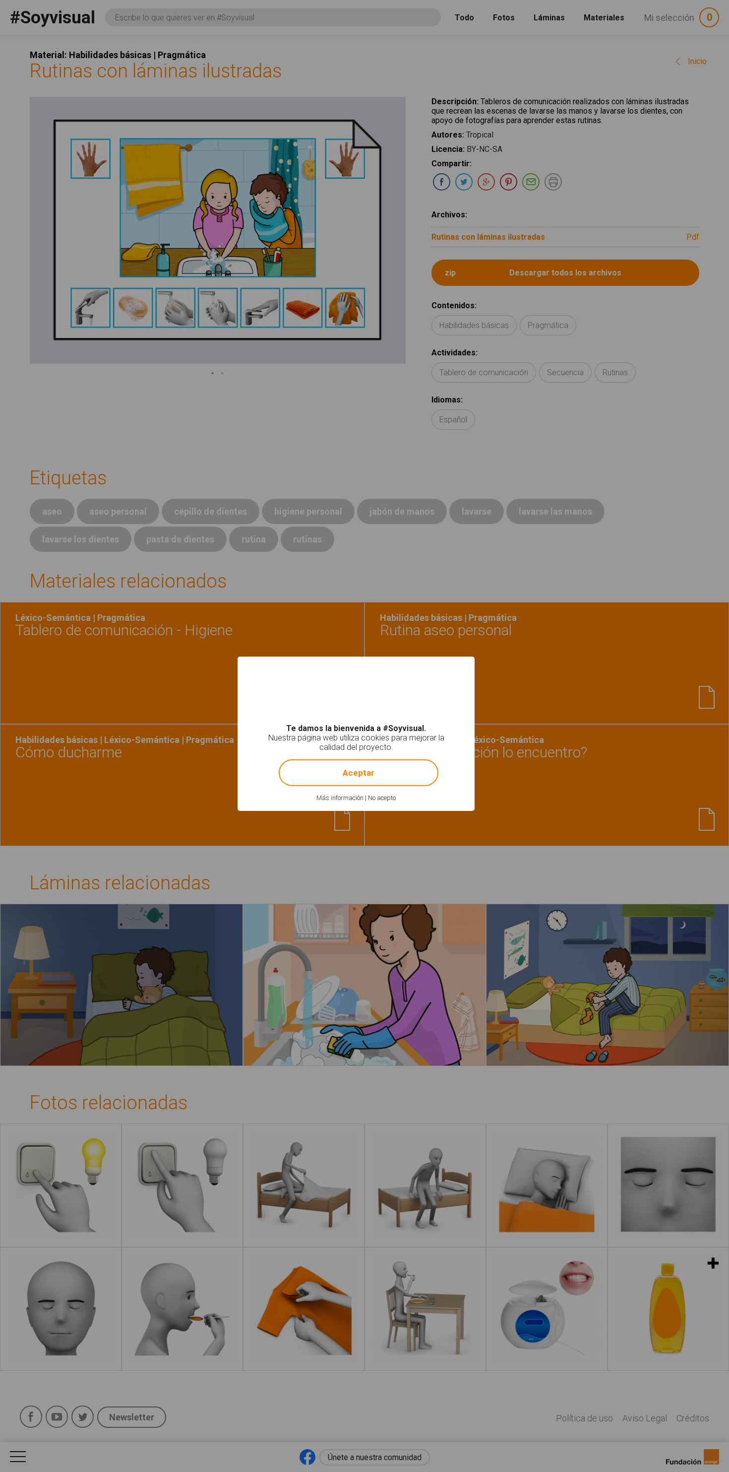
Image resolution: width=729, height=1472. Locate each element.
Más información (340, 798)
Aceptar (358, 773)
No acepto (382, 798)
